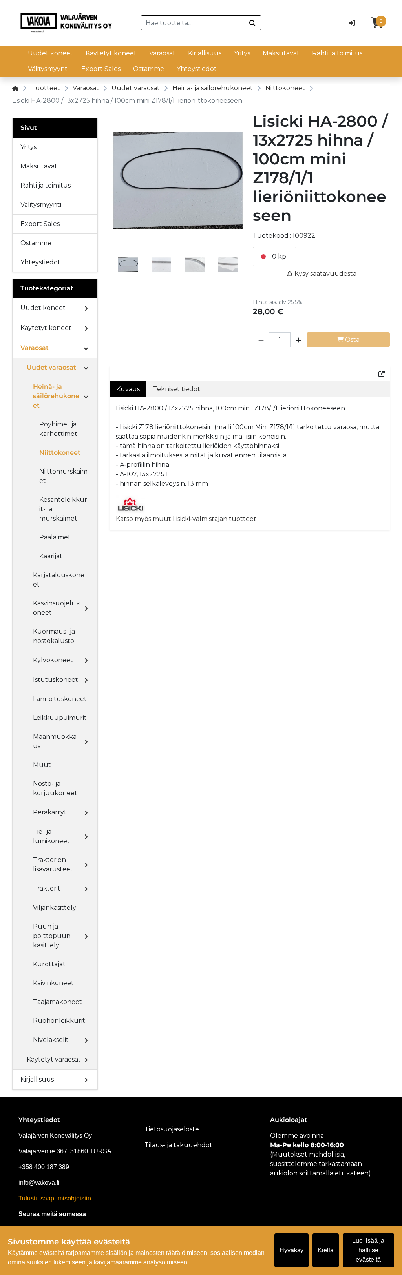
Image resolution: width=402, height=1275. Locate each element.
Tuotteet (45, 88)
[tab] (127, 266)
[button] (261, 339)
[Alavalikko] (86, 308)
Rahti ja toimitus (337, 53)
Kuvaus (128, 389)
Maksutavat (281, 53)
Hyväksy (291, 1250)
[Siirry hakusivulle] (252, 22)
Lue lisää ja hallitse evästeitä (368, 1250)
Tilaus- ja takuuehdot (178, 1145)
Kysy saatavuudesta (324, 273)
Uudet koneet (50, 53)
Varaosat (162, 53)
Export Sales (101, 69)
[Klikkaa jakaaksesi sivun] (381, 373)
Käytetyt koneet (111, 53)
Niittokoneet (285, 88)
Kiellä (326, 1250)
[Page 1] (128, 266)
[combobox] (192, 22)
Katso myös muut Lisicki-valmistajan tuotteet (186, 519)
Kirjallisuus (204, 53)
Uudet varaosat (135, 88)
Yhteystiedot (197, 69)
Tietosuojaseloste (171, 1129)
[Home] (15, 88)
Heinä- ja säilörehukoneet (212, 88)
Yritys (242, 53)
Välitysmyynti (48, 69)
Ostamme (148, 69)
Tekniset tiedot (176, 389)
